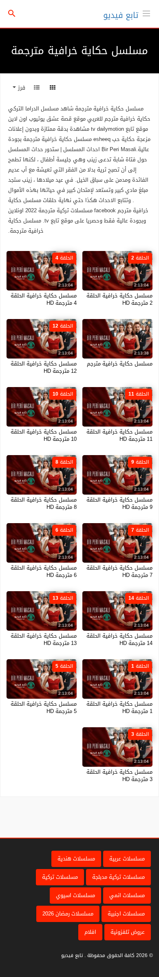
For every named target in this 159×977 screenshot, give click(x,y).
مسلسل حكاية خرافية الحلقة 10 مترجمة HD (44, 435)
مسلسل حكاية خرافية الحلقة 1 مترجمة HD (119, 707)
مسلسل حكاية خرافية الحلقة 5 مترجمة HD (44, 707)
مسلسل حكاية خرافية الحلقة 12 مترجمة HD (44, 367)
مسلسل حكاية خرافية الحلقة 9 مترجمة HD (119, 503)
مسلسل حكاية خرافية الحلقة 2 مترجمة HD (119, 299)
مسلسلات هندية (76, 859)
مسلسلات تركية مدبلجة (118, 877)
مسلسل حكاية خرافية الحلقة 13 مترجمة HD (44, 639)
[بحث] (12, 14)
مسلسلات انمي (127, 895)
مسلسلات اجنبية (126, 914)
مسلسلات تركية (60, 877)
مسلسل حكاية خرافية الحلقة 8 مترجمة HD (44, 503)
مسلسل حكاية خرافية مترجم (119, 364)
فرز (20, 87)
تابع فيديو (120, 15)
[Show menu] (146, 12)
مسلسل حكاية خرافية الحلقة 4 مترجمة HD (44, 299)
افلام (90, 932)
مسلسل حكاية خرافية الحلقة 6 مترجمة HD (44, 571)
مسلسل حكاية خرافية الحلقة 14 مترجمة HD (119, 639)
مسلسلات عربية (127, 859)
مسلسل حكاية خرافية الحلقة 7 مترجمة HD (119, 571)
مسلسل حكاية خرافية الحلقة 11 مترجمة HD (119, 435)
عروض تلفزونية (127, 932)
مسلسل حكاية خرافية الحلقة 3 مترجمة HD (119, 775)
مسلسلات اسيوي (75, 895)
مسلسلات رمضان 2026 (67, 914)
